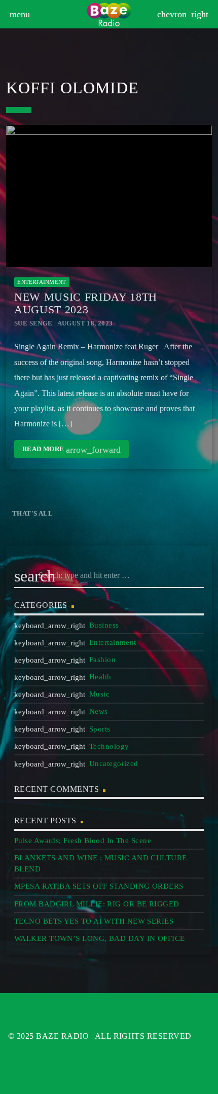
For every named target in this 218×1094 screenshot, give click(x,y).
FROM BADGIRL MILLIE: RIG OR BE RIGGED (96, 904)
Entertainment (41, 282)
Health (100, 677)
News (98, 711)
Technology (109, 746)
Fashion (102, 659)
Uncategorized (113, 763)
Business (104, 625)
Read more (71, 450)
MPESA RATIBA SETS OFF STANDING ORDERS (99, 886)
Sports (100, 729)
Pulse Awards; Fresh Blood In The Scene (82, 840)
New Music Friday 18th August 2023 (85, 303)
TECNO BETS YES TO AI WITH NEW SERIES (93, 921)
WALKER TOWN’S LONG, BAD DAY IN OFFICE (99, 938)
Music (99, 694)
